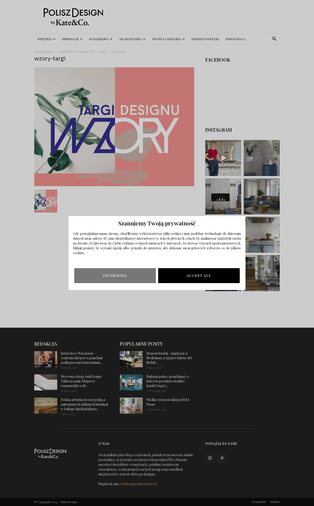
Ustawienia (115, 275)
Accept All (199, 275)
